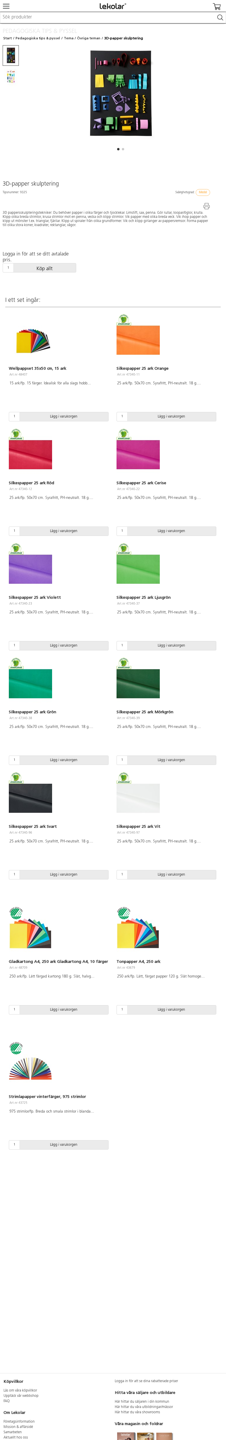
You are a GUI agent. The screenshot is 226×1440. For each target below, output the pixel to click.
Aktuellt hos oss (16, 1437)
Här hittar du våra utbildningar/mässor (144, 1407)
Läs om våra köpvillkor (20, 1390)
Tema (69, 38)
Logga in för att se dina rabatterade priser (146, 1381)
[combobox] (113, 17)
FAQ (7, 1401)
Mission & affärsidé (18, 1427)
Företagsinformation (19, 1422)
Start (7, 38)
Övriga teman (88, 38)
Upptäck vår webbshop (21, 1396)
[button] (118, 149)
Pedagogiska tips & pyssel (38, 38)
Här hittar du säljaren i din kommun (142, 1402)
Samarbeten (13, 1432)
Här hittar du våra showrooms (137, 1412)
